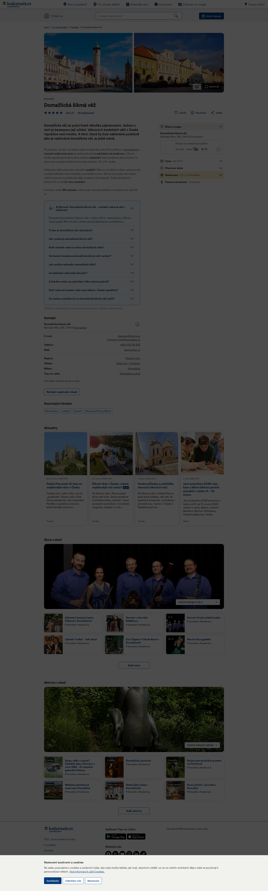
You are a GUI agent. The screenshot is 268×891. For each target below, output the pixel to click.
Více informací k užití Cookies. (87, 871)
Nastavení (93, 880)
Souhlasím (53, 880)
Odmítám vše (73, 880)
